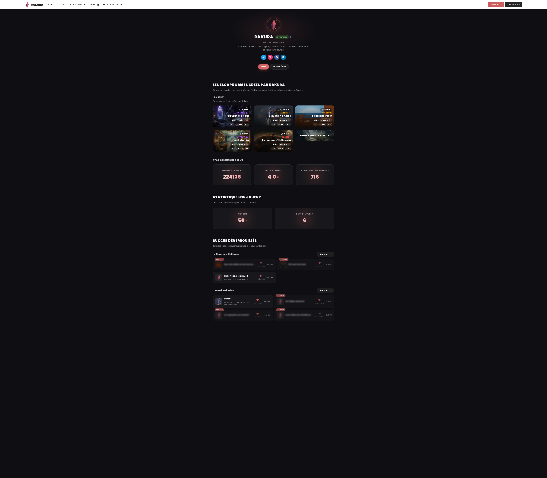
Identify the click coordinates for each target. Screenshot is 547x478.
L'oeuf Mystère (240, 140)
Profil (263, 66)
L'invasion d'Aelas (280, 115)
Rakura (242, 120)
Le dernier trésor (322, 115)
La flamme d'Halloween (276, 140)
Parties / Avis (279, 66)
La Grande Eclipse (238, 115)
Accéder (324, 254)
